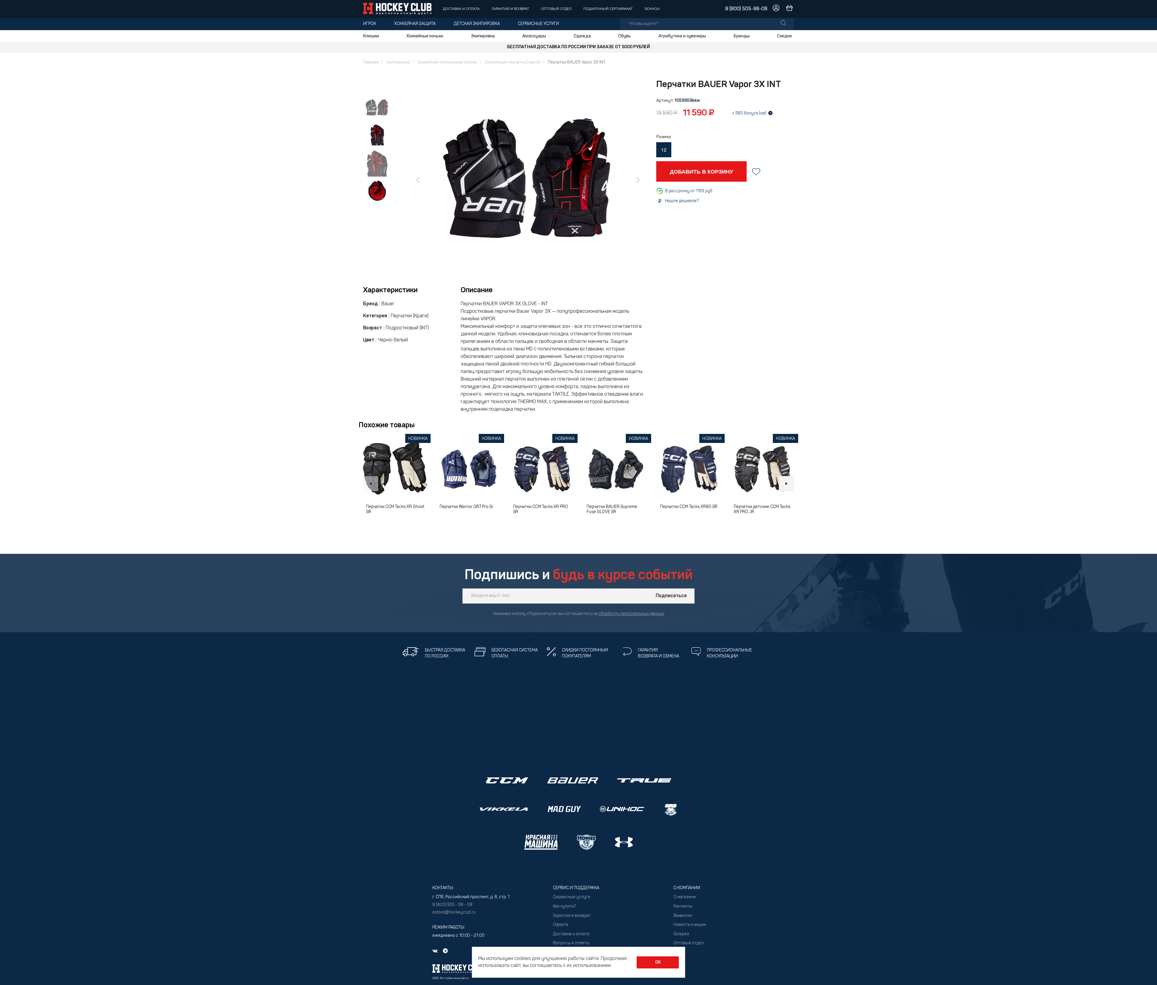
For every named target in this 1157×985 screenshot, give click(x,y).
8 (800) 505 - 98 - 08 (452, 905)
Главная (370, 62)
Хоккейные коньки (424, 36)
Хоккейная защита (415, 24)
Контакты (682, 906)
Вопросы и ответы (571, 943)
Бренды (742, 36)
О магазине (684, 897)
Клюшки (371, 36)
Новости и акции (689, 925)
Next (786, 483)
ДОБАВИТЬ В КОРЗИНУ (701, 171)
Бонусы (652, 9)
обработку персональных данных (631, 614)
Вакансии (682, 916)
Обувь (624, 36)
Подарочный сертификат (608, 9)
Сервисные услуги (538, 24)
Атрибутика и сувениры (682, 36)
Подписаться (671, 596)
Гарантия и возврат (510, 9)
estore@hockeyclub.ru (454, 912)
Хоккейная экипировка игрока (447, 62)
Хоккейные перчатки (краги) (512, 62)
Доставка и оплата (461, 9)
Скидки (784, 36)
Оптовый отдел (556, 9)
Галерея (681, 934)
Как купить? (564, 906)
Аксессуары (534, 36)
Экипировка (483, 36)
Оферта (560, 925)
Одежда (582, 36)
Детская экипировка (477, 24)
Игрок (369, 24)
